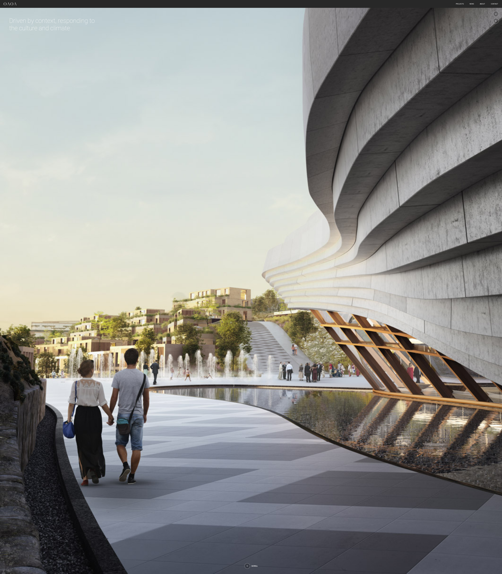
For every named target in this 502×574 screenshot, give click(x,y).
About (482, 4)
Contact (494, 4)
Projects (460, 4)
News (472, 4)
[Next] (496, 14)
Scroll (254, 566)
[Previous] (496, 21)
